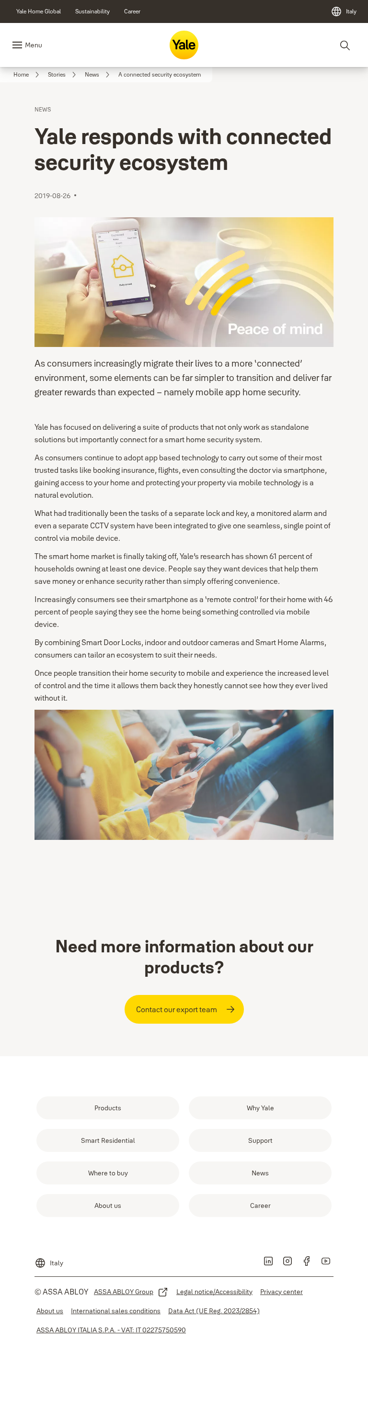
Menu (33, 45)
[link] (38, 11)
